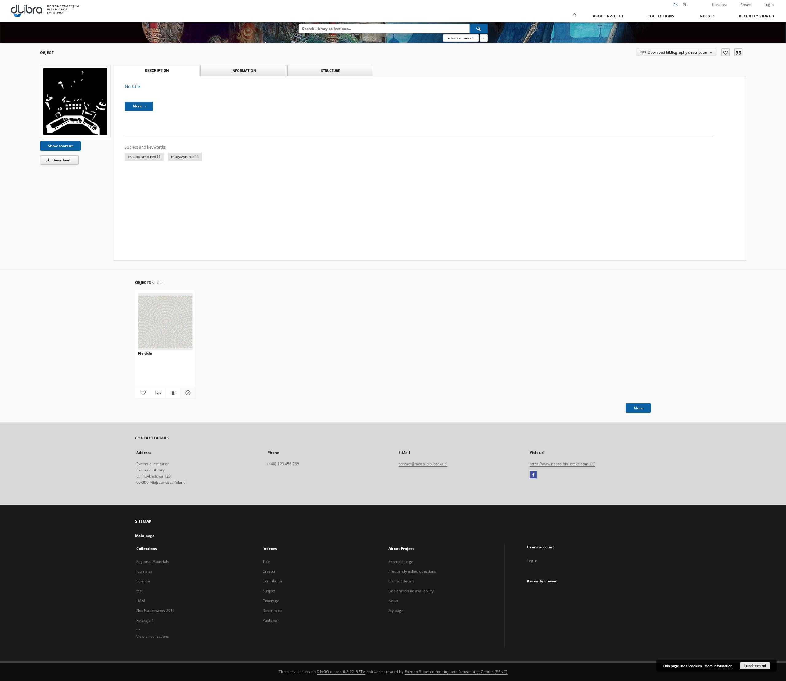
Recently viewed (756, 16)
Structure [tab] (330, 70)
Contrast (719, 4)
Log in (532, 560)
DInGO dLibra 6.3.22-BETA (341, 671)
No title (145, 353)
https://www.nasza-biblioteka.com (559, 463)
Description (272, 610)
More (638, 408)
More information (719, 666)
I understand (755, 665)
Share (746, 4)
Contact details (401, 581)
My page (395, 610)
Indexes (706, 16)
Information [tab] (243, 70)
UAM (140, 600)
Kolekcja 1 (145, 620)
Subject (269, 591)
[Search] (479, 28)
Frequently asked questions (412, 571)
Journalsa (144, 571)
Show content (60, 146)
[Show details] (187, 393)
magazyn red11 (185, 156)
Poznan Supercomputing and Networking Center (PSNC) (456, 671)
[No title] (75, 101)
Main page (144, 535)
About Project (608, 16)
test (139, 591)
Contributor (272, 581)
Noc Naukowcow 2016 (155, 610)
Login (769, 4)
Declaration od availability (411, 591)
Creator (269, 571)
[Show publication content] (172, 393)
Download (61, 160)
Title (266, 561)
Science (143, 581)
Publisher (271, 620)
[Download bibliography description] (157, 393)
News (393, 600)
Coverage (271, 600)
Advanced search (460, 38)
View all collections (152, 636)
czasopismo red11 (144, 156)
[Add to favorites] (725, 52)
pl (685, 5)
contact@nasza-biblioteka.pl (423, 463)
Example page (400, 561)
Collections (661, 16)
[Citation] (738, 52)
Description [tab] (157, 70)
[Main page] (574, 16)
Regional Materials (152, 561)
